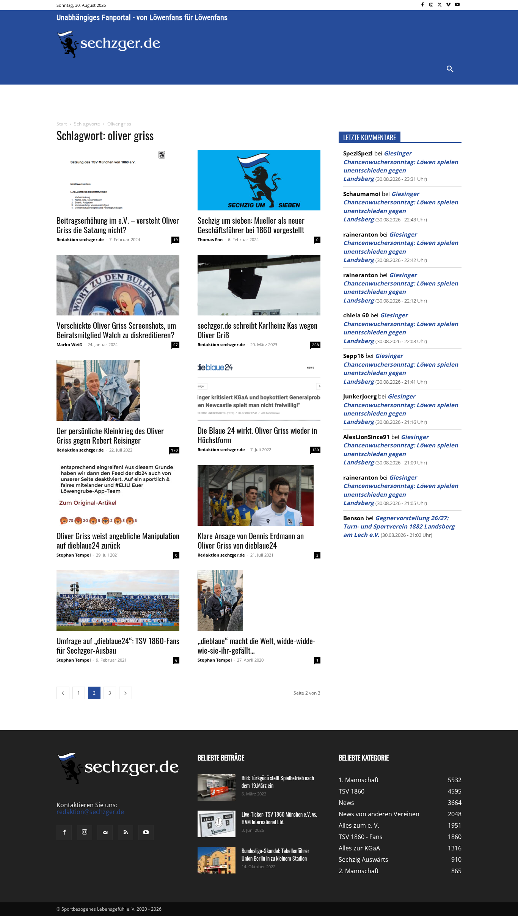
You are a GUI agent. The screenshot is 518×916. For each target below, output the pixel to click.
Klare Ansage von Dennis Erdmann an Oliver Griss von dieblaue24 (251, 540)
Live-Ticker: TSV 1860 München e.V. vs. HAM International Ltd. (279, 818)
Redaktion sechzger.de (80, 239)
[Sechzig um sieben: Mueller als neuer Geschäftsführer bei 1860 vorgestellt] (259, 180)
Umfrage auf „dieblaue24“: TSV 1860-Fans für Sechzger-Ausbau (118, 645)
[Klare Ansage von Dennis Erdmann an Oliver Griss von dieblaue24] (259, 495)
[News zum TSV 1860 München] (109, 44)
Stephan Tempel (74, 555)
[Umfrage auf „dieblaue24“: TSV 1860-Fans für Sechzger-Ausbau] (118, 600)
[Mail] (105, 832)
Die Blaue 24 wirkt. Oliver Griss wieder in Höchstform (257, 434)
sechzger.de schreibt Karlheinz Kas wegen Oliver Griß (257, 329)
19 (175, 239)
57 (175, 344)
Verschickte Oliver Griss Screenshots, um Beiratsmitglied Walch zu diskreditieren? (116, 329)
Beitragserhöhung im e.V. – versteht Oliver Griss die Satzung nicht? (118, 224)
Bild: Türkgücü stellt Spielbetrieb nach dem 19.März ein (278, 781)
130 (315, 449)
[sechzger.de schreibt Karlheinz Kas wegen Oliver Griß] (259, 285)
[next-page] (125, 693)
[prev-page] (63, 693)
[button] (450, 69)
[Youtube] (457, 5)
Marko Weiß (69, 344)
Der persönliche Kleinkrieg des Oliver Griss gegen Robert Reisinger (110, 435)
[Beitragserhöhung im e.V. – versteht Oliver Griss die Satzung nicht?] (118, 180)
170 (174, 450)
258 (315, 344)
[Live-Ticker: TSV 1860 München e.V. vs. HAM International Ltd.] (216, 824)
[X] (440, 5)
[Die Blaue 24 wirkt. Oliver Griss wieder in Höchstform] (259, 390)
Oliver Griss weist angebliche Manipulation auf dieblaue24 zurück (118, 540)
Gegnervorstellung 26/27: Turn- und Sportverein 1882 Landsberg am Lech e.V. (399, 526)
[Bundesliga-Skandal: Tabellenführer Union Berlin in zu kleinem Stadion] (216, 860)
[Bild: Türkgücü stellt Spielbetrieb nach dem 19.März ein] (216, 787)
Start (62, 124)
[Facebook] (422, 5)
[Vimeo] (448, 5)
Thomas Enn (210, 239)
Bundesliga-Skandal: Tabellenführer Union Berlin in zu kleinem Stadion (275, 854)
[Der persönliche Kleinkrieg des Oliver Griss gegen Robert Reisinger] (118, 390)
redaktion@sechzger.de (90, 812)
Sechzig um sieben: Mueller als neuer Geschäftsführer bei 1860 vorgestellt (251, 224)
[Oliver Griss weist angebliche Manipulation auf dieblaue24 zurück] (118, 495)
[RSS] (125, 832)
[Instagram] (431, 5)
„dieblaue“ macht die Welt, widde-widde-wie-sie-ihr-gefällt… (257, 645)
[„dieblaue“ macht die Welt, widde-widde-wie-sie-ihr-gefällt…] (259, 600)
